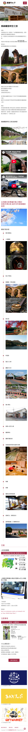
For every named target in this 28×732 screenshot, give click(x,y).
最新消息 (11, 727)
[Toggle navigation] (25, 3)
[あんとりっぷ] (14, 696)
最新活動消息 (14, 660)
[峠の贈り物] (14, 714)
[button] (2, 133)
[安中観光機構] (14, 677)
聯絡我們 (16, 727)
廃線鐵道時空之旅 (12, 730)
